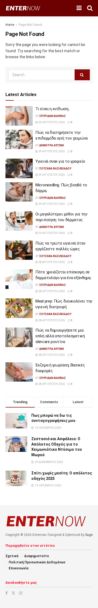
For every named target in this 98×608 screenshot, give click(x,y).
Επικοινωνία (18, 568)
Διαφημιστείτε (36, 556)
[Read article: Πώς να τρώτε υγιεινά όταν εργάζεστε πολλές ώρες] (19, 250)
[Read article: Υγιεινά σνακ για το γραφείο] (19, 168)
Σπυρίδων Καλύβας (52, 116)
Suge (89, 535)
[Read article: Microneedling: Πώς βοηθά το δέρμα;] (19, 192)
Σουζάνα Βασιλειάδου (55, 168)
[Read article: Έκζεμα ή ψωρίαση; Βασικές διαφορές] (19, 372)
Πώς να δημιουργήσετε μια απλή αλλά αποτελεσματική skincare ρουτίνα (60, 336)
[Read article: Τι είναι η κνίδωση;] (19, 116)
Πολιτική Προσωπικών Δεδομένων (37, 562)
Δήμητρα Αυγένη (51, 145)
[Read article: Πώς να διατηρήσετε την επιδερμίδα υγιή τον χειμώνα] (19, 139)
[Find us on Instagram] (20, 593)
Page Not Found (30, 25)
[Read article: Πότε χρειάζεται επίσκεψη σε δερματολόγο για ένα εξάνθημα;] (19, 279)
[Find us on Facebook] (6, 593)
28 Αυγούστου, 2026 (51, 262)
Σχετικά (11, 556)
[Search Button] (90, 8)
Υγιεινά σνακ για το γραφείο (60, 161)
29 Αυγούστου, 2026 (51, 122)
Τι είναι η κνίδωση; (52, 108)
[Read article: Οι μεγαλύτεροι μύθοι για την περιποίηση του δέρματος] (19, 221)
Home (9, 25)
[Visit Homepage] (23, 8)
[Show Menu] (79, 8)
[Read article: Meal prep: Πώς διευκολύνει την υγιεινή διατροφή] (19, 308)
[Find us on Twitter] (13, 593)
